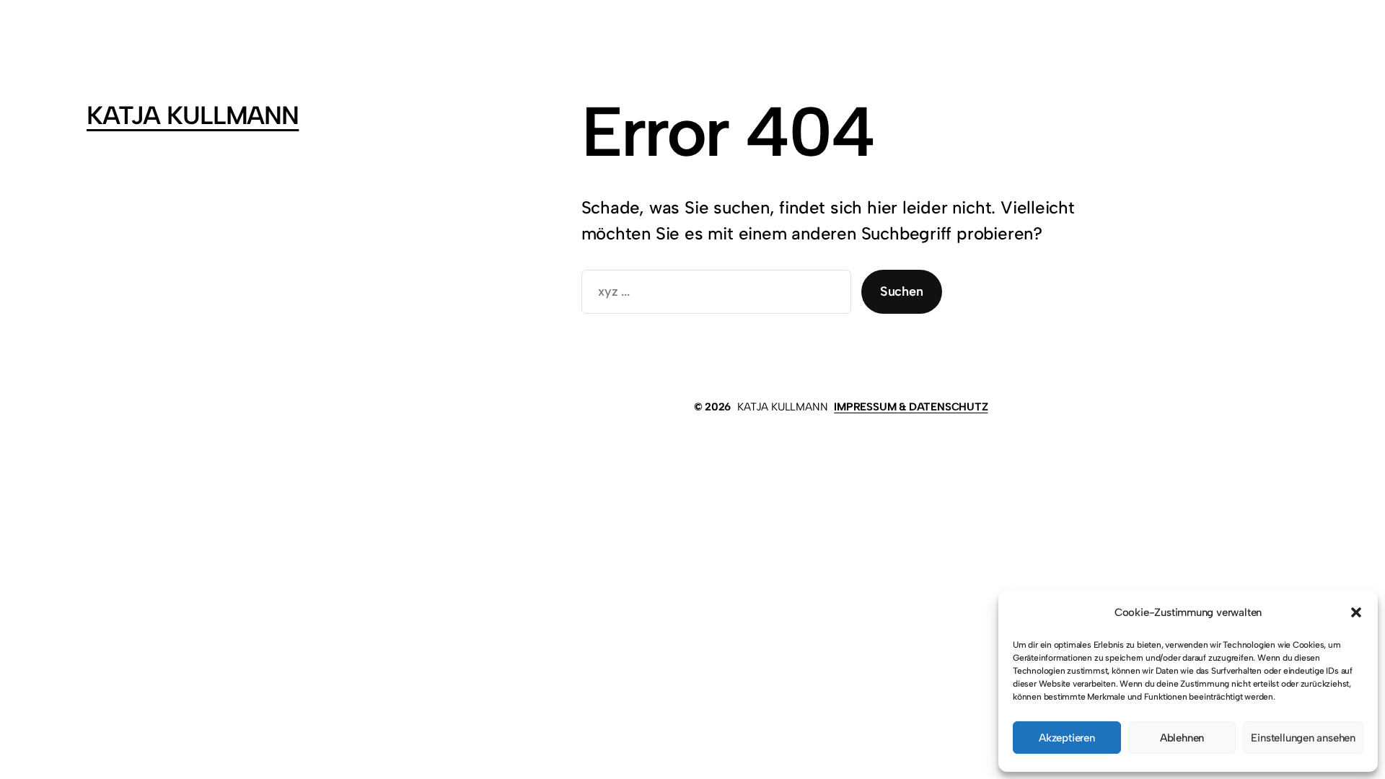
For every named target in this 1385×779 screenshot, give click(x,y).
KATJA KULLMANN (193, 115)
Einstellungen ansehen (1303, 737)
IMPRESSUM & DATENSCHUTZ (911, 406)
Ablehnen (1182, 737)
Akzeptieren (1067, 737)
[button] (1356, 612)
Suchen (901, 291)
